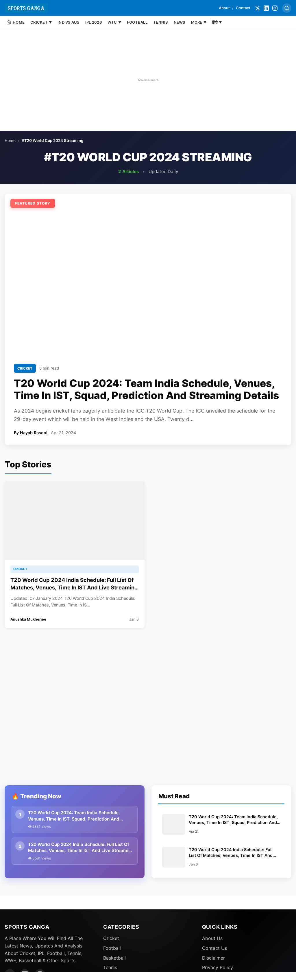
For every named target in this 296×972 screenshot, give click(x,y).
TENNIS (160, 22)
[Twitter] (257, 8)
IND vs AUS (68, 22)
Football (112, 948)
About (224, 7)
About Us (212, 938)
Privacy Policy (217, 967)
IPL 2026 (93, 22)
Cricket (111, 938)
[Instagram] (275, 8)
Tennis (110, 967)
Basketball (114, 958)
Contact (243, 7)
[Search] (286, 8)
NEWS (179, 22)
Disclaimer (213, 958)
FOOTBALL (137, 22)
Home (10, 140)
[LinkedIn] (266, 8)
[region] (148, 80)
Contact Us (214, 948)
